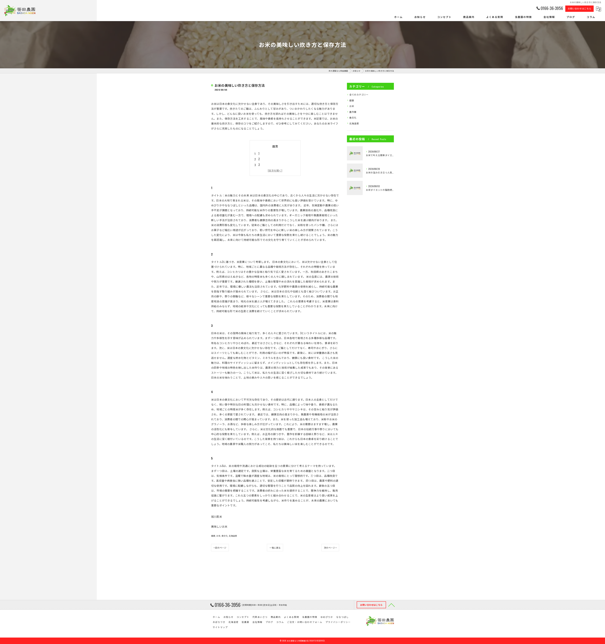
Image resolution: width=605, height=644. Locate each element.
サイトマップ (220, 627)
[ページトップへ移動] (391, 605)
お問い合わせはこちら (579, 8)
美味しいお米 (219, 526)
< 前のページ (220, 547)
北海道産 (233, 535)
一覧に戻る (275, 547)
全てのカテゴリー (359, 94)
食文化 (225, 535)
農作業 (353, 111)
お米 (218, 535)
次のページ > (330, 547)
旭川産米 (216, 516)
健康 (213, 535)
